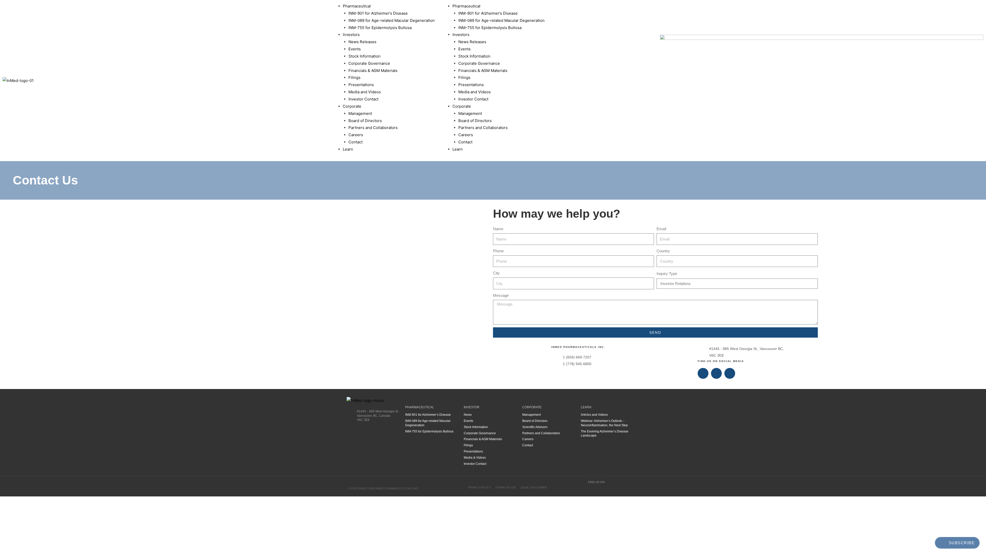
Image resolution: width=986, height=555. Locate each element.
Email (661, 229)
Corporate (352, 106)
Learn (348, 149)
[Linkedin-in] (716, 373)
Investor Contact (363, 99)
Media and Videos (364, 91)
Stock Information (364, 56)
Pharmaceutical (357, 6)
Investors (351, 34)
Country (663, 251)
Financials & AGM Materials (372, 70)
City (496, 273)
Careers (355, 134)
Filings (354, 77)
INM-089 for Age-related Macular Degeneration (391, 20)
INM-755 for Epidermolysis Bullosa (380, 27)
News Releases (362, 41)
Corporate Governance (369, 63)
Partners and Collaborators (373, 127)
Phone (498, 251)
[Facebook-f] (703, 373)
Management (360, 113)
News (468, 415)
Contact (355, 142)
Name (498, 229)
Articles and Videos (594, 415)
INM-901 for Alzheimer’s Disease (378, 13)
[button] (438, 81)
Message (501, 295)
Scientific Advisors (534, 427)
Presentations (361, 84)
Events (354, 49)
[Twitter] (729, 373)
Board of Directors (365, 120)
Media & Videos (475, 457)
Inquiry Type (667, 273)
